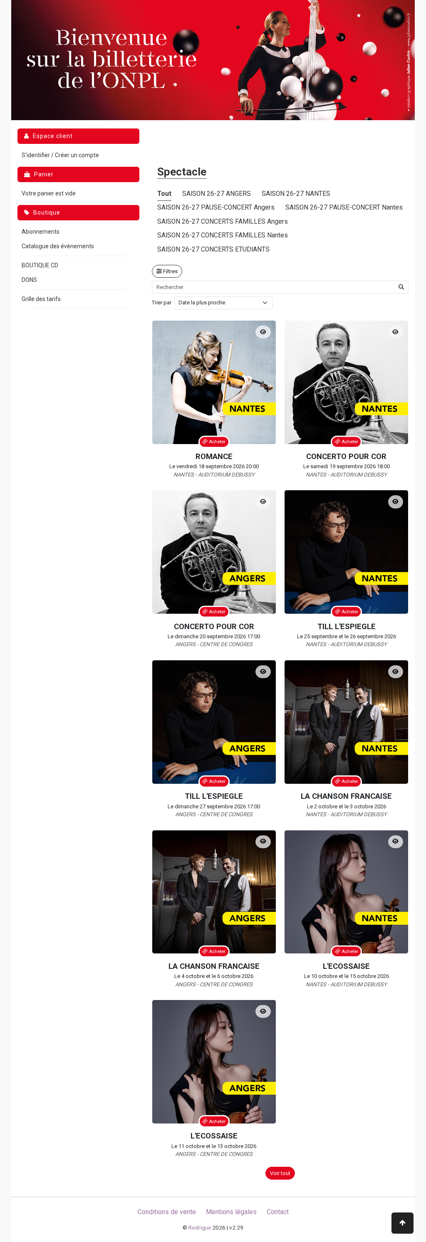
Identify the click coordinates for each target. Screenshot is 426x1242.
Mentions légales (231, 1212)
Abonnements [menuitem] (40, 231)
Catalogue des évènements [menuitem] (58, 246)
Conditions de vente (167, 1212)
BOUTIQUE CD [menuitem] (40, 265)
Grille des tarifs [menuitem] (41, 299)
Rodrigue (199, 1227)
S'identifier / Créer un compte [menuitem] (60, 155)
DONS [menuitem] (29, 280)
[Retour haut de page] (402, 1223)
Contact (278, 1212)
